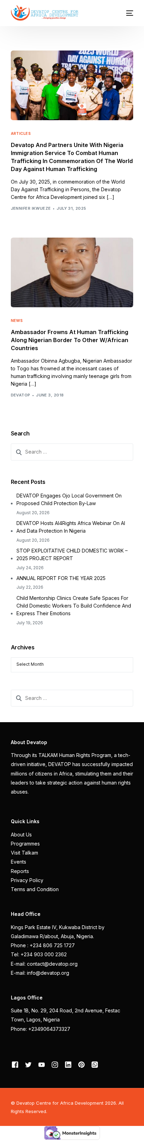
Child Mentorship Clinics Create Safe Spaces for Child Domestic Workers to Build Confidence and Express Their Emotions (73, 606)
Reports (20, 871)
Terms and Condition (35, 889)
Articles (21, 134)
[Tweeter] (28, 1064)
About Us (21, 834)
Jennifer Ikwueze (31, 208)
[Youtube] (41, 1064)
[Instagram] (55, 1064)
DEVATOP (20, 395)
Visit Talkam (24, 853)
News (17, 321)
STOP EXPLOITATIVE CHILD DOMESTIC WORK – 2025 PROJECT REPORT (72, 554)
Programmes (25, 844)
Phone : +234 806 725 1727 (43, 945)
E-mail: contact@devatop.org (44, 964)
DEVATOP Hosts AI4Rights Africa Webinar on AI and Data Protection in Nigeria (70, 527)
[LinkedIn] (68, 1064)
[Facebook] (15, 1064)
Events (18, 862)
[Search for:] (72, 451)
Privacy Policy (27, 880)
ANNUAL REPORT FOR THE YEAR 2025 (61, 578)
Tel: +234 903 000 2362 (39, 954)
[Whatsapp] (94, 1064)
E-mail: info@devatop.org (40, 973)
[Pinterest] (81, 1064)
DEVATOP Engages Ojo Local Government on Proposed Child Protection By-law (69, 499)
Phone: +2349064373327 (40, 1029)
